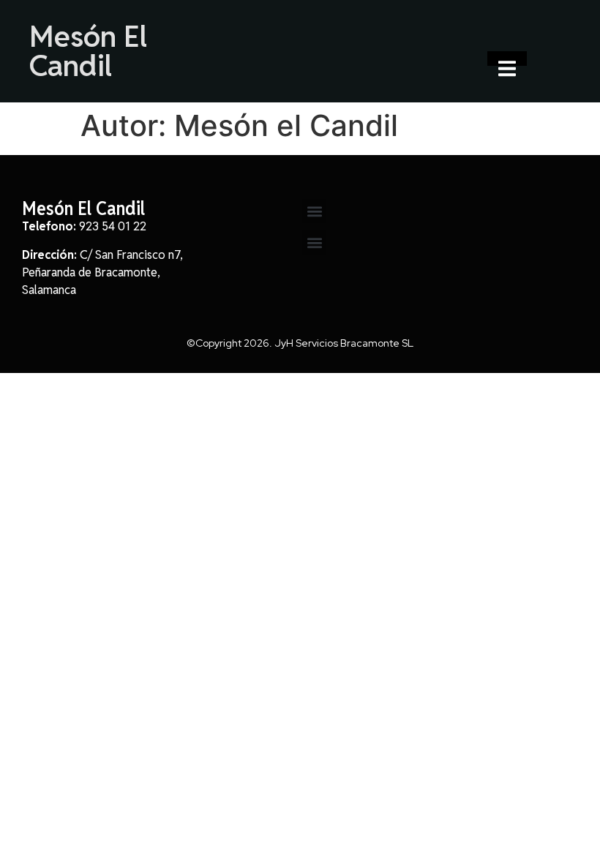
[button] (314, 211)
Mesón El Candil (88, 51)
